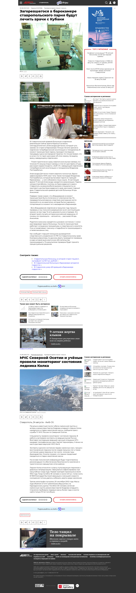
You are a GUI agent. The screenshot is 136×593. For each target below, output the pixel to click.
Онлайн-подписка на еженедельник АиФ (96, 554)
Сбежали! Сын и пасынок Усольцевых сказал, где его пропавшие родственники (104, 107)
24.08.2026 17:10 (24, 354)
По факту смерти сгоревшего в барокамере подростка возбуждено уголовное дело (38, 308)
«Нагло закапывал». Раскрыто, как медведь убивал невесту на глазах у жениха (104, 133)
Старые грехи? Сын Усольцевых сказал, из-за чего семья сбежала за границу (104, 361)
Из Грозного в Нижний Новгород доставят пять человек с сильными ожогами (38, 321)
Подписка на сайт (39, 556)
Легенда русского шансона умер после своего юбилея (102, 151)
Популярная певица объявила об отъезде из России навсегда (102, 164)
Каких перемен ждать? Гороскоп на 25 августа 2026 (100, 78)
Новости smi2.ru (26, 349)
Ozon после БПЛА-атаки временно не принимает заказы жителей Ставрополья (100, 70)
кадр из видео (41, 412)
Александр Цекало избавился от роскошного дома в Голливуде (102, 177)
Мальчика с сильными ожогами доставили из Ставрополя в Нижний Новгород (70, 314)
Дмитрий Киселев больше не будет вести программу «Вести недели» (103, 144)
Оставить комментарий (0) (68, 277)
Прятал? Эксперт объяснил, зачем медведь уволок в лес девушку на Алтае (103, 387)
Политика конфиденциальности (100, 556)
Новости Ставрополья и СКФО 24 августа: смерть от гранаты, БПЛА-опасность (100, 62)
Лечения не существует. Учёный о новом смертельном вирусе (103, 373)
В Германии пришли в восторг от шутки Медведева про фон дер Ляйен (104, 157)
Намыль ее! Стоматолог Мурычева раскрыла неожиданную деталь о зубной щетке (103, 381)
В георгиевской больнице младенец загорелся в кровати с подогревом (70, 308)
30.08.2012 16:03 (24, 8)
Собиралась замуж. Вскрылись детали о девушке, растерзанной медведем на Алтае (103, 120)
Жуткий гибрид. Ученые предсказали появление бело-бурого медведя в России (104, 127)
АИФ (25, 71)
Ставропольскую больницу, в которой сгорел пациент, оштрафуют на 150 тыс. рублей (55, 260)
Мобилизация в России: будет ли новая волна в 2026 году (102, 170)
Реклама (63, 554)
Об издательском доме (41, 554)
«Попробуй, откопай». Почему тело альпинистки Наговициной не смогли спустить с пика (104, 367)
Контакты (50, 556)
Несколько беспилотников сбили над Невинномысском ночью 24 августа (100, 86)
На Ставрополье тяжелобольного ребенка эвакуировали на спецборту (39, 314)
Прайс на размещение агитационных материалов (72, 556)
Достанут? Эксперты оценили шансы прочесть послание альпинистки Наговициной (104, 100)
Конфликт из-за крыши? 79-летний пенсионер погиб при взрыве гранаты (100, 54)
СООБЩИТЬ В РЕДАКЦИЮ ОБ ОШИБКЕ (44, 558)
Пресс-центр (54, 554)
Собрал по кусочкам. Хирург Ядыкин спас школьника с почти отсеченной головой (104, 113)
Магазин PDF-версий (74, 554)
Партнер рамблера (50, 585)
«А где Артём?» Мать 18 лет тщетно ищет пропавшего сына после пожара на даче (103, 394)
